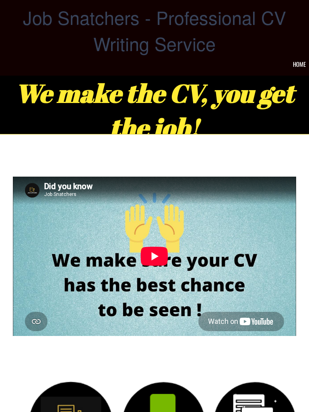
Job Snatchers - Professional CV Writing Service (154, 30)
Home (299, 64)
